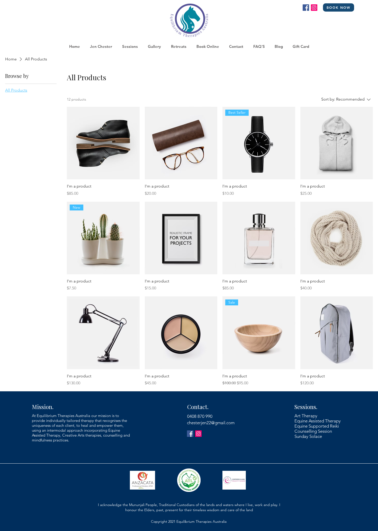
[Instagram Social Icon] (314, 7)
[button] (130, 46)
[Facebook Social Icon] (306, 7)
